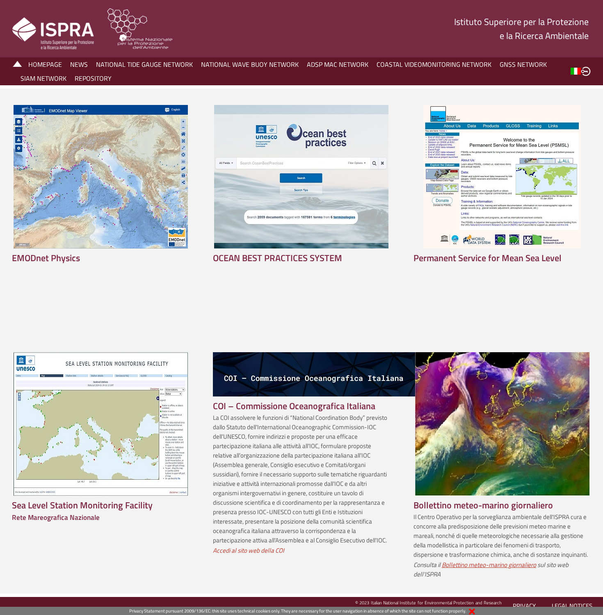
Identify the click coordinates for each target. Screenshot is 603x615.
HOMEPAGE (45, 64)
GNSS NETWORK (523, 64)
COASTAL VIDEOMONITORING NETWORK (434, 64)
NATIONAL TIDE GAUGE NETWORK (144, 64)
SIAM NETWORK (43, 78)
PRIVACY (524, 605)
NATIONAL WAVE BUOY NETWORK (250, 64)
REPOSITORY (93, 78)
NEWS (79, 64)
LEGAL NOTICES (572, 605)
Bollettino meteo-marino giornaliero (489, 564)
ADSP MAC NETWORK (337, 64)
